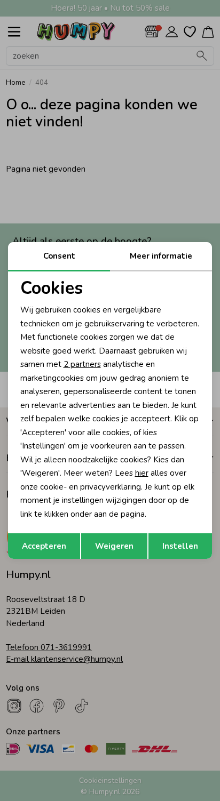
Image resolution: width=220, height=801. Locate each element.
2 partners (82, 364)
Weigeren (114, 546)
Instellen (180, 546)
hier (141, 473)
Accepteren (44, 546)
